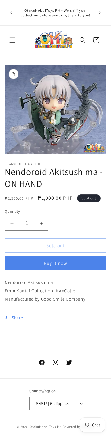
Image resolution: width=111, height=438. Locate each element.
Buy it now (55, 263)
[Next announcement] (99, 12)
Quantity (12, 211)
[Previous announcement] (11, 12)
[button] (12, 40)
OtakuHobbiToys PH (46, 426)
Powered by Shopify (78, 426)
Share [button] (17, 317)
